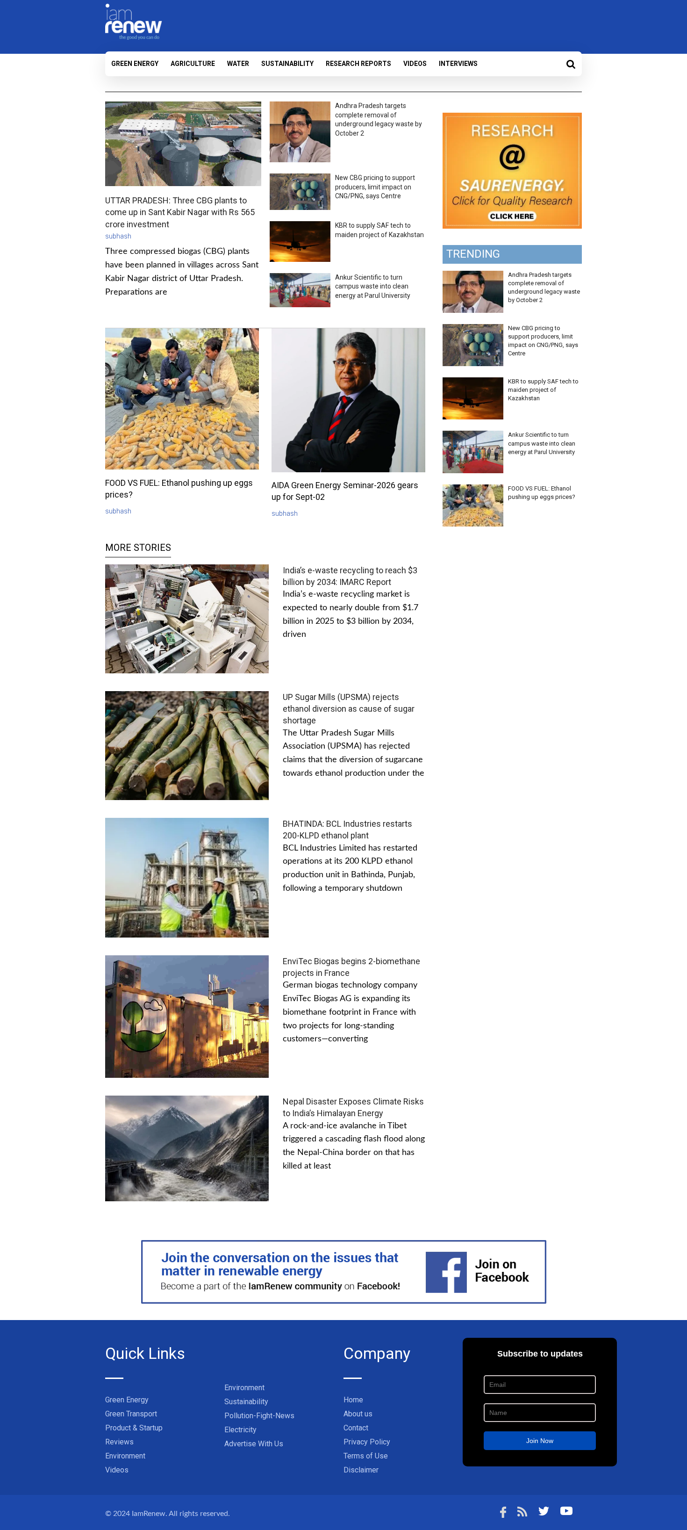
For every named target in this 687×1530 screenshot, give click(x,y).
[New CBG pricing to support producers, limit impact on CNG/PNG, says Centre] (473, 329)
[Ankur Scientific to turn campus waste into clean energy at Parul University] (473, 436)
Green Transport (131, 1413)
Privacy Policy (367, 1441)
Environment (125, 1455)
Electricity (240, 1429)
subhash (118, 236)
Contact (356, 1427)
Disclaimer (361, 1469)
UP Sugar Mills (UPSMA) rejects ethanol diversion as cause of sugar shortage (349, 708)
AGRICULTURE (193, 63)
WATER (238, 63)
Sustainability (287, 63)
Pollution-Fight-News (259, 1415)
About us (358, 1413)
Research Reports (358, 63)
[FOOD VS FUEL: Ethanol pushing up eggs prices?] (473, 489)
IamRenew (148, 1513)
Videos (415, 63)
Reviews (119, 1441)
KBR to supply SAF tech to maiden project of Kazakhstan (543, 390)
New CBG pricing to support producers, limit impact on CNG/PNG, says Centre (375, 187)
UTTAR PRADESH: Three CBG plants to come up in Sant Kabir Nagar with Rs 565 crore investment (180, 212)
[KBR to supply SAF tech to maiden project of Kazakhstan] (473, 382)
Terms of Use (366, 1455)
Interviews (458, 63)
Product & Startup (134, 1427)
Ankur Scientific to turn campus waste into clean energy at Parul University (372, 286)
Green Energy (134, 63)
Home (353, 1399)
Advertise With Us (253, 1443)
